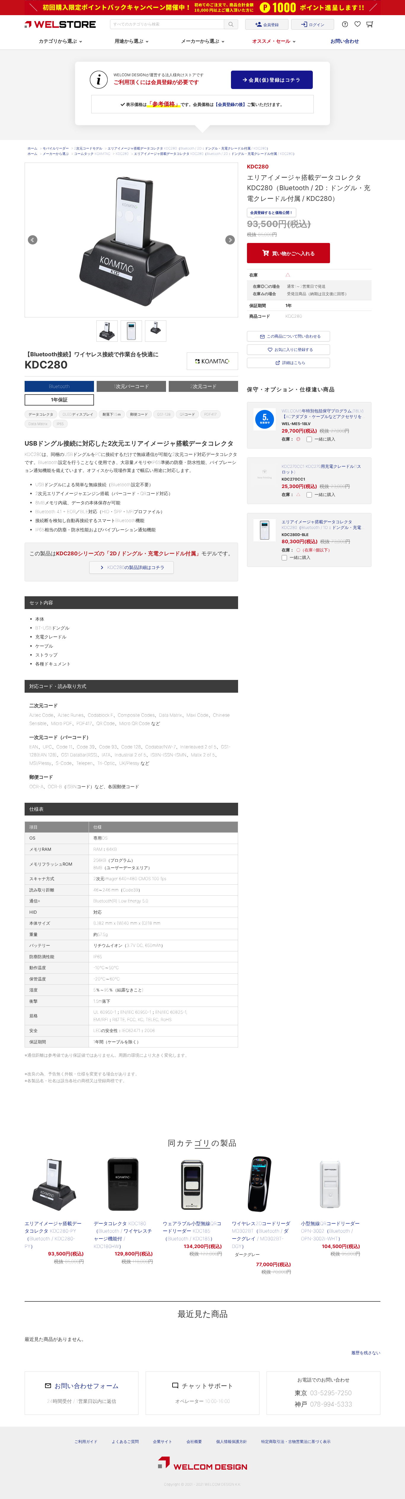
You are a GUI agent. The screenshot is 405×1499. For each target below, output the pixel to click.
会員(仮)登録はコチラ (274, 80)
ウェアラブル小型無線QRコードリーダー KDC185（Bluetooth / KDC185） (192, 1231)
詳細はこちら (293, 362)
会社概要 (194, 1441)
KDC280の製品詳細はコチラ (131, 567)
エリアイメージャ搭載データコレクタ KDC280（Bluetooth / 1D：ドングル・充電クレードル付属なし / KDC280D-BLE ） (321, 527)
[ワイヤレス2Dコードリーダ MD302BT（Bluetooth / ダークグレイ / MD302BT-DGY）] (261, 1184)
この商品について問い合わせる (294, 336)
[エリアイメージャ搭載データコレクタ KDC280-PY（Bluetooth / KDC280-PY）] (54, 1184)
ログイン (312, 24)
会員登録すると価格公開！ (271, 211)
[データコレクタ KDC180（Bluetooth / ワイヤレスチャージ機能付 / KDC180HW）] (123, 1184)
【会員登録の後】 (230, 104)
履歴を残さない (365, 1352)
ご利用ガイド (86, 1441)
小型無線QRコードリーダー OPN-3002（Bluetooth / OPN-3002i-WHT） (330, 1231)
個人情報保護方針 (231, 1441)
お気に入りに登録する (294, 349)
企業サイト (162, 1441)
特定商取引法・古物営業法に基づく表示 (296, 1441)
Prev (32, 240)
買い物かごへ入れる (293, 253)
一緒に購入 (324, 438)
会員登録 (267, 24)
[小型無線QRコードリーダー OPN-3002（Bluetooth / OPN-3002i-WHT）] (330, 1184)
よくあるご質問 (125, 1441)
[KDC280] (107, 331)
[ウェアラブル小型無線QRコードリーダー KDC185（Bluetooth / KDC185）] (192, 1184)
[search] (231, 24)
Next (230, 240)
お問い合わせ (345, 41)
